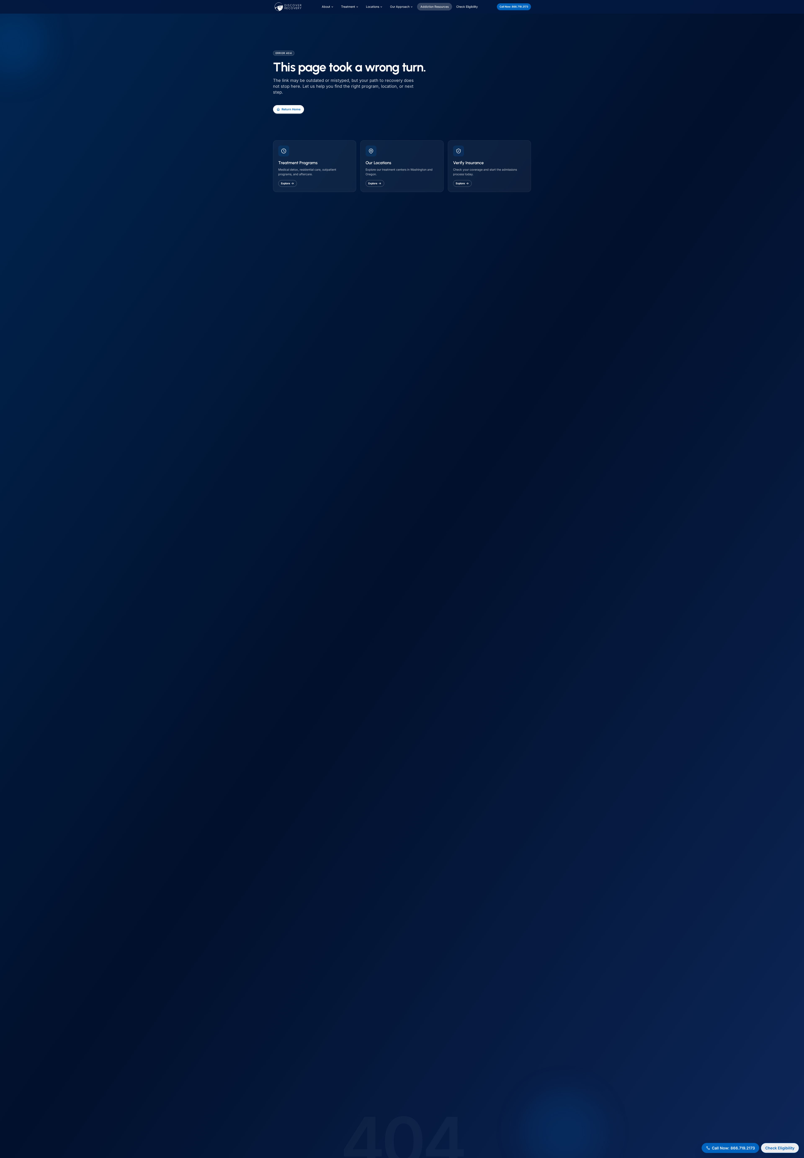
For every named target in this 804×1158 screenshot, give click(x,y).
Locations (372, 6)
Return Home (291, 109)
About (326, 6)
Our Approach (400, 6)
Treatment (348, 6)
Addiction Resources (434, 6)
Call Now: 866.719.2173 (514, 6)
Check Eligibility (467, 6)
